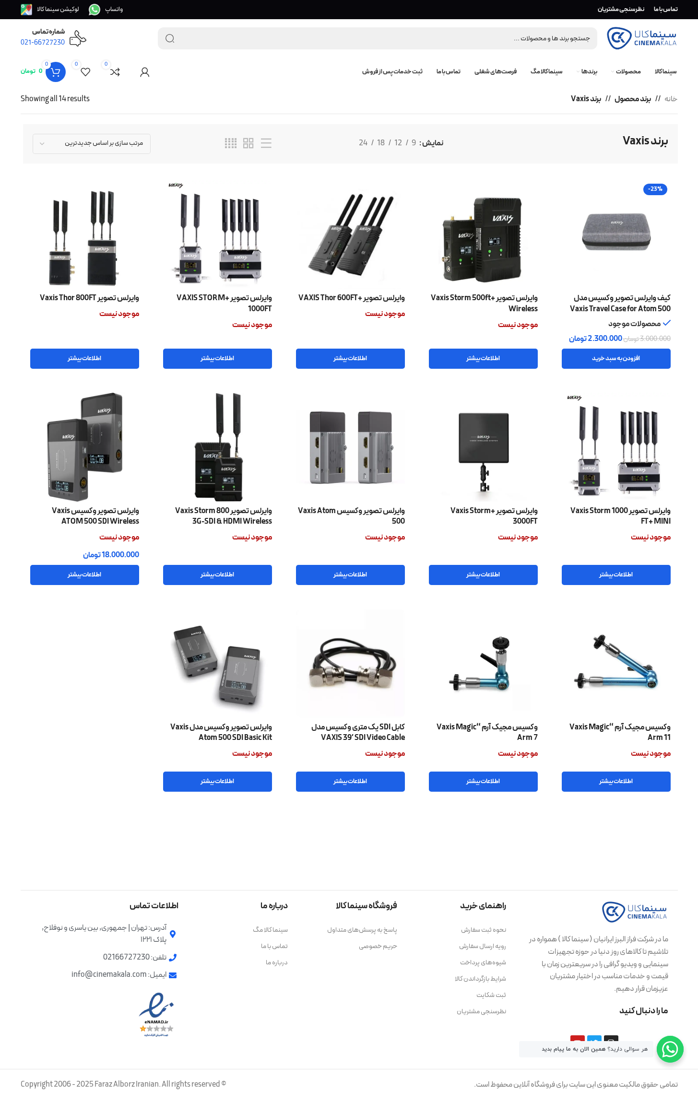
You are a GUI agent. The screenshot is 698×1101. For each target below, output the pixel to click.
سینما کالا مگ (270, 930)
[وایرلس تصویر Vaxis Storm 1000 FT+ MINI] (616, 447)
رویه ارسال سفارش (482, 946)
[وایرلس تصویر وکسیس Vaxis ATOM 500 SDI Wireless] (84, 447)
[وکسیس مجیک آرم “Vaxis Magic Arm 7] (483, 663)
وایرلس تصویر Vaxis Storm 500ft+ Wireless (484, 304)
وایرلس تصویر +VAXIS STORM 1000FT (224, 304)
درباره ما (277, 963)
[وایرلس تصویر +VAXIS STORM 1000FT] (217, 234)
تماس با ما (274, 946)
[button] (616, 359)
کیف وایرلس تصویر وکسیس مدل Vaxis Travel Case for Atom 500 (620, 304)
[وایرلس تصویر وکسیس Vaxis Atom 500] (350, 447)
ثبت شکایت (491, 995)
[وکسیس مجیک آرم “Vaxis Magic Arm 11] (616, 663)
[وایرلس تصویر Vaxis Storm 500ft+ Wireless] (483, 234)
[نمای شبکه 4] (231, 144)
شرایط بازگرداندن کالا (480, 979)
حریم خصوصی (378, 946)
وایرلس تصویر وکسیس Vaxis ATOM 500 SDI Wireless (95, 516)
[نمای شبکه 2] (248, 144)
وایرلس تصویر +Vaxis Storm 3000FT (494, 516)
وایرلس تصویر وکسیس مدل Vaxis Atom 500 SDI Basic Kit (221, 733)
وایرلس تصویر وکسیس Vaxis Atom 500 (351, 516)
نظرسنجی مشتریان (481, 1012)
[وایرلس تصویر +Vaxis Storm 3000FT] (483, 447)
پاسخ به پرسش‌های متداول (362, 930)
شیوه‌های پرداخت (483, 963)
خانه (671, 99)
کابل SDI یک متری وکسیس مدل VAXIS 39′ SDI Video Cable (358, 733)
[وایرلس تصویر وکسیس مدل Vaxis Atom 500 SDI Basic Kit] (217, 663)
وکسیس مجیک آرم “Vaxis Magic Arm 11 (620, 733)
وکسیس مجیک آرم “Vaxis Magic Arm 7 (487, 733)
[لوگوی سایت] (642, 38)
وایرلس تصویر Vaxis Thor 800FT (89, 298)
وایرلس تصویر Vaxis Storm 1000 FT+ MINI (620, 516)
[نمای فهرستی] (266, 144)
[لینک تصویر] (634, 911)
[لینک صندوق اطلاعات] (106, 9)
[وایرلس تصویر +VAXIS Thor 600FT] (350, 234)
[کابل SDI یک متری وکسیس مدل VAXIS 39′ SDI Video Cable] (350, 663)
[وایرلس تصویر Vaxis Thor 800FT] (84, 234)
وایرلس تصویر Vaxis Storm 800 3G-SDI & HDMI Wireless (223, 516)
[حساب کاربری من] (145, 72)
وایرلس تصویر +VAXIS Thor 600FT (351, 298)
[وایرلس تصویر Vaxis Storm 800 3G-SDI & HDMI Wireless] (217, 447)
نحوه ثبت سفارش (483, 930)
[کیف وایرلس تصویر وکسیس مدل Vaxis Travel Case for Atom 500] (616, 234)
